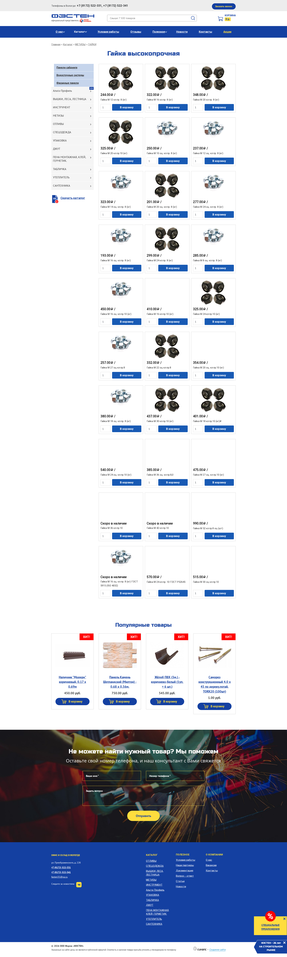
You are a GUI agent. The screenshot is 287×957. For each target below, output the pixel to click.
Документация (184, 870)
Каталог (79, 31)
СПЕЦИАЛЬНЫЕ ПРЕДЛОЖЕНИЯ (270, 927)
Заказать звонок (223, 6)
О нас (59, 31)
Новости (182, 31)
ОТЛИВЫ (58, 124)
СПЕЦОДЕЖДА (62, 132)
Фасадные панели (67, 83)
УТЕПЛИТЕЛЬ (61, 177)
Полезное (158, 31)
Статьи (180, 881)
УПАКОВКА (60, 140)
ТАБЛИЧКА (59, 169)
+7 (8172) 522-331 (61, 867)
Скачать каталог (72, 198)
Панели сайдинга (66, 67)
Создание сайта (217, 949)
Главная (55, 44)
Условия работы (108, 31)
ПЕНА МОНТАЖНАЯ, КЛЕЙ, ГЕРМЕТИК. (69, 159)
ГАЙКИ (92, 44)
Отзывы (135, 31)
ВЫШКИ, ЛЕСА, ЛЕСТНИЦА (69, 99)
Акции (227, 31)
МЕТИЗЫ (80, 44)
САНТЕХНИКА (61, 185)
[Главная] (73, 16)
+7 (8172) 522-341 (61, 872)
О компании (214, 854)
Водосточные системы (70, 75)
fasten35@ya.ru (59, 876)
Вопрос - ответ (185, 875)
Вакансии (211, 865)
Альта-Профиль (62, 91)
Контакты (205, 31)
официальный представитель (65, 20)
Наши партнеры (185, 865)
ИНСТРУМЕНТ (61, 107)
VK (79, 884)
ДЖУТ (56, 149)
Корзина (230, 15)
